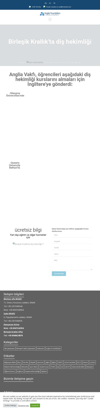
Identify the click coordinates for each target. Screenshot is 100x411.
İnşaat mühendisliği (32, 371)
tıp (58, 367)
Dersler (26, 362)
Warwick (89, 367)
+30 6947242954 (16, 310)
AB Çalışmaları (9, 348)
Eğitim (54, 362)
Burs (19, 362)
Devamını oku (23, 405)
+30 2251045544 (14, 306)
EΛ (50, 3)
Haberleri (40, 348)
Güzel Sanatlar (69, 362)
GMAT (60, 362)
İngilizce (20, 371)
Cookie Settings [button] (10, 405)
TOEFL (53, 367)
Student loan (44, 367)
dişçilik (32, 362)
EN (46, 3)
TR (54, 3)
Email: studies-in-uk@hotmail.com (58, 7)
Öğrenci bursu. (9, 371)
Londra (92, 362)
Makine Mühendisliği (12, 367)
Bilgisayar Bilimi (10, 362)
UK (62, 367)
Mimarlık (25, 367)
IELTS (79, 362)
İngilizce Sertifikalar (53, 348)
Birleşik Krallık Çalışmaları (26, 348)
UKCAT (67, 367)
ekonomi (40, 362)
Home (22, 62)
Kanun (85, 362)
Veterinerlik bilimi (78, 367)
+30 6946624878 (15, 335)
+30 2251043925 (14, 321)
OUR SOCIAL (36, 7)
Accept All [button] (35, 405)
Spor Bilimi (33, 367)
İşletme (44, 371)
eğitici (48, 362)
